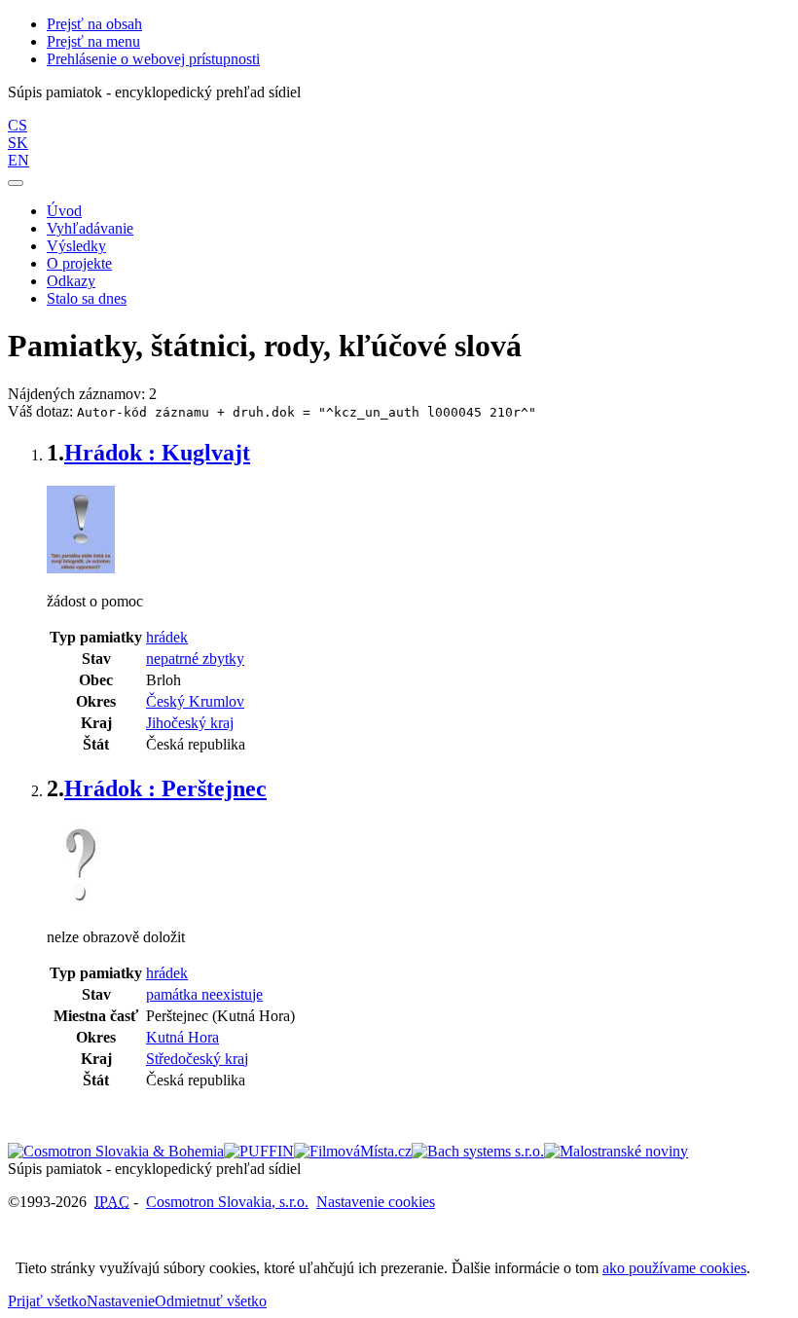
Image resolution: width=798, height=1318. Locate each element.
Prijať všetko (47, 1301)
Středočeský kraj (197, 1058)
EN (18, 160)
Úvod (64, 210)
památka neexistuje (204, 994)
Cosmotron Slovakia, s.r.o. (227, 1201)
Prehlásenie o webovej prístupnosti (153, 59)
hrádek (167, 637)
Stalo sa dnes (87, 298)
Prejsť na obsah (94, 24)
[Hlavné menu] (15, 183)
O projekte (79, 263)
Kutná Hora (182, 1037)
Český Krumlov (195, 701)
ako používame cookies (674, 1268)
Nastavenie (121, 1301)
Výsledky (76, 246)
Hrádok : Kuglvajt (157, 452)
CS (17, 125)
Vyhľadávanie (90, 228)
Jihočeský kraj (190, 722)
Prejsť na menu (93, 41)
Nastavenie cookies (375, 1201)
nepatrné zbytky (195, 658)
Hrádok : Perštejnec (165, 788)
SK (18, 142)
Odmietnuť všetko (211, 1301)
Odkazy (71, 281)
